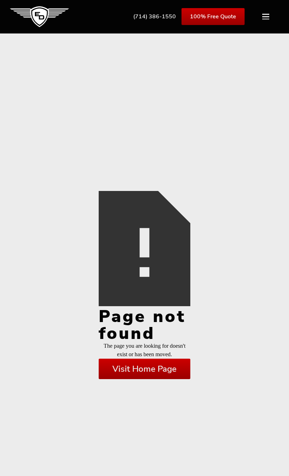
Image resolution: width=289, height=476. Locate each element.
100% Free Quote (213, 16)
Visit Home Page (144, 369)
